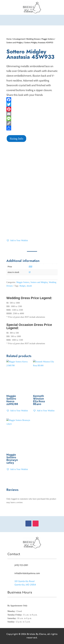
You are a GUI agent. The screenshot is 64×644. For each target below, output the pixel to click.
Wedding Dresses (33, 39)
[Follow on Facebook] (28, 523)
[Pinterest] (32, 109)
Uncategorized (19, 39)
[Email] (32, 113)
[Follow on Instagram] (36, 523)
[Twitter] (32, 104)
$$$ (30, 266)
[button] (17, 240)
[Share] (32, 128)
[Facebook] (32, 99)
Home (8, 39)
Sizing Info (16, 138)
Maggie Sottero (48, 39)
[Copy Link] (32, 123)
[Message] (32, 118)
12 (30, 272)
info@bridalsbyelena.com (27, 573)
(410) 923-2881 (21, 565)
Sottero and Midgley (14, 42)
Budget (22, 286)
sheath (29, 286)
